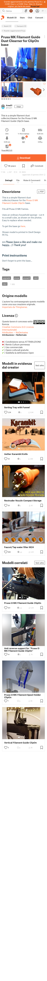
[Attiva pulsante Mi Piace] (5, 412)
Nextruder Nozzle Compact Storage (23, 500)
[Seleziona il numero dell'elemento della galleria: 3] (23, 402)
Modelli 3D (7, 26)
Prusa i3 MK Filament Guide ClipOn (20, 201)
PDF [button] (42, 191)
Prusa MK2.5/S (7, 150)
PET (23, 142)
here (23, 226)
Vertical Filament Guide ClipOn (20, 742)
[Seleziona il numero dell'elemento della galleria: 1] (19, 402)
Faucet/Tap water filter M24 (19, 547)
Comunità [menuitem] (39, 17)
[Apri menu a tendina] (44, 36)
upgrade (6, 278)
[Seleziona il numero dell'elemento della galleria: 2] (21, 402)
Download (25, 157)
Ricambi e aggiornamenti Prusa (14, 31)
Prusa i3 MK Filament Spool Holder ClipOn (22, 696)
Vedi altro (39, 365)
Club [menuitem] (30, 17)
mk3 (36, 278)
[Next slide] (43, 89)
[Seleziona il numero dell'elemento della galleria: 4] (25, 402)
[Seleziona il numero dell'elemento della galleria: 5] (27, 402)
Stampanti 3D (21, 26)
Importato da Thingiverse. (15, 307)
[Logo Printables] (2, 17)
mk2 (5, 284)
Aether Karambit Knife (16, 454)
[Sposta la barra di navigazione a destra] (44, 18)
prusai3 (26, 278)
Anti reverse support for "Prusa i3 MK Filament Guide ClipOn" (21, 649)
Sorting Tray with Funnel (17, 407)
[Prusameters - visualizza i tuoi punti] (31, 11)
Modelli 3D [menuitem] (12, 17)
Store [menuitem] (22, 17)
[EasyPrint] (26, 11)
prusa (16, 278)
